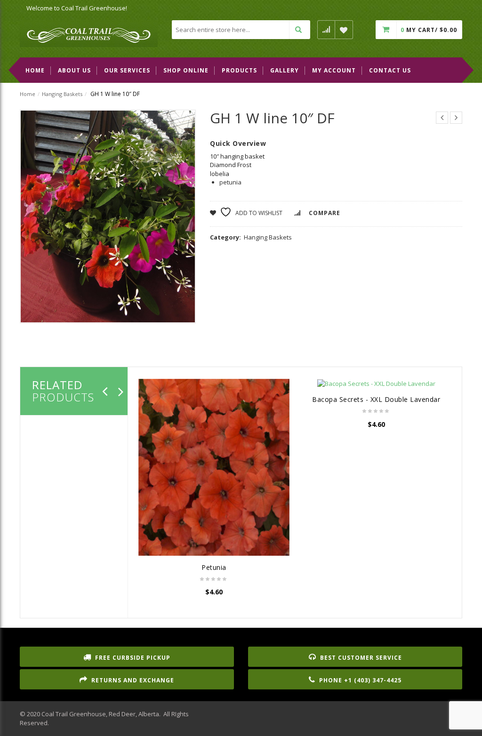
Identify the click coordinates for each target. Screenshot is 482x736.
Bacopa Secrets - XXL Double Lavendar (376, 399)
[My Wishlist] (344, 29)
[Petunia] (213, 467)
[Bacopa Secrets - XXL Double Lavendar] (376, 383)
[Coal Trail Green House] (89, 33)
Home (27, 93)
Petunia (213, 567)
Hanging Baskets (62, 93)
